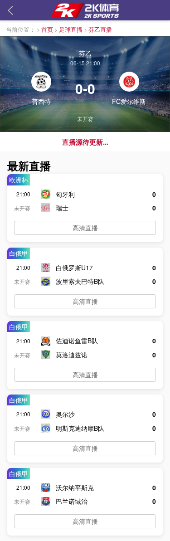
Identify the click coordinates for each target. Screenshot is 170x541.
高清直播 (85, 227)
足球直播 (71, 29)
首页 (47, 29)
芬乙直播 (100, 29)
